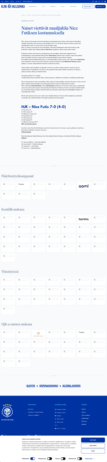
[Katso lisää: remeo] (99, 248)
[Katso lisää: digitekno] (23, 229)
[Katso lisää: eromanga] (53, 281)
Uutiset (29, 15)
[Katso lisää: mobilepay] (8, 219)
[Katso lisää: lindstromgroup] (23, 291)
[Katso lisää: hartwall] (38, 186)
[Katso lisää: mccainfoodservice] (84, 281)
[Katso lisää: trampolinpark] (8, 281)
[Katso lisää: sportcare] (53, 301)
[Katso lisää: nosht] (38, 281)
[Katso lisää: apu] (68, 229)
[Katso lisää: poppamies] (23, 281)
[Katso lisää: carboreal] (23, 219)
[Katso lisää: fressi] (38, 344)
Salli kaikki (93, 440)
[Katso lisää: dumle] (8, 248)
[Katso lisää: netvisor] (68, 248)
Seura (62, 6)
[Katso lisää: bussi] (23, 238)
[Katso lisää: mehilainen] (38, 195)
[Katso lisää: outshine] (53, 291)
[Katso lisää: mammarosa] (99, 301)
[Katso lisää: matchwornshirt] (23, 301)
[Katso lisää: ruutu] (68, 186)
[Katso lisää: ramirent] (68, 238)
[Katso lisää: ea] (53, 248)
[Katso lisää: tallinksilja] (8, 195)
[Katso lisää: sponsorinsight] (8, 310)
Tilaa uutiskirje (86, 415)
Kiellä (93, 451)
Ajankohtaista (32, 6)
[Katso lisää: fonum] (8, 344)
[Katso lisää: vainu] (99, 334)
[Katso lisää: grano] (23, 248)
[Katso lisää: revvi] (8, 186)
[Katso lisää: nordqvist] (68, 219)
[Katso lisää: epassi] (68, 344)
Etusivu (23, 15)
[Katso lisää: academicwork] (38, 238)
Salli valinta (93, 445)
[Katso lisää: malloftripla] (53, 238)
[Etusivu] (12, 6)
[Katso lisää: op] (53, 186)
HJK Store (84, 421)
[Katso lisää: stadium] (23, 195)
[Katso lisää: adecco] (99, 219)
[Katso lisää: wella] (53, 344)
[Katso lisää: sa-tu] (38, 291)
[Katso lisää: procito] (84, 301)
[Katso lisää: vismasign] (84, 248)
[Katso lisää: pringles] (8, 291)
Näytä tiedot (88, 458)
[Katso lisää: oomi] (84, 186)
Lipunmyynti (73, 6)
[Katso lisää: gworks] (8, 301)
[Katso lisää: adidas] (23, 186)
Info (43, 6)
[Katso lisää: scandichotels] (8, 258)
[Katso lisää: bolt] (99, 186)
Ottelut (84, 409)
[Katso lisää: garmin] (68, 291)
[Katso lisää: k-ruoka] (38, 248)
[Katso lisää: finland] (99, 344)
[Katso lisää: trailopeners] (53, 219)
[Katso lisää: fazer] (99, 238)
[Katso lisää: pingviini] (38, 219)
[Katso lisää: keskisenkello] (38, 334)
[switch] (49, 458)
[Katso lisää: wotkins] (99, 281)
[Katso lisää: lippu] (99, 291)
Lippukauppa (85, 418)
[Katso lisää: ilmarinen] (8, 238)
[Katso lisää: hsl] (84, 238)
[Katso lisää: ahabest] (38, 301)
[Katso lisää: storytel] (8, 229)
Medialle (84, 424)
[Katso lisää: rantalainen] (23, 334)
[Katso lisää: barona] (84, 219)
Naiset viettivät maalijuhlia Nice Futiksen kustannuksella (47, 15)
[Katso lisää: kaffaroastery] (68, 281)
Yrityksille (52, 6)
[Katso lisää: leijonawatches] (53, 229)
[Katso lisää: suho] (68, 301)
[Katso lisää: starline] (99, 229)
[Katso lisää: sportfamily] (84, 291)
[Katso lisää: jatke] (38, 229)
